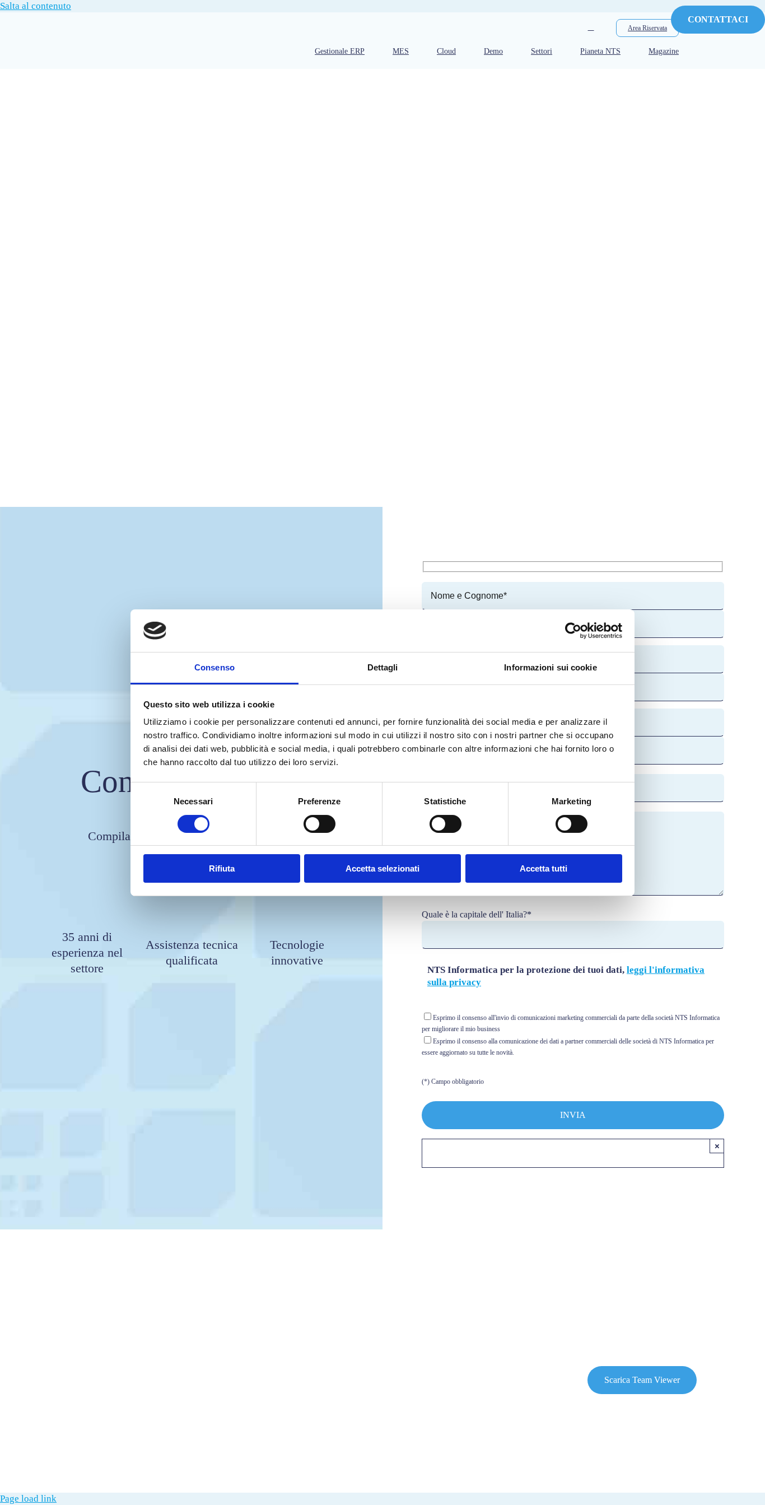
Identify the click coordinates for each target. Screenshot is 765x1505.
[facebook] (24, 1311)
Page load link (28, 1498)
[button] (590, 27)
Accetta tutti (543, 868)
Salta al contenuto (35, 6)
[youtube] (50, 1311)
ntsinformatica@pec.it (278, 1450)
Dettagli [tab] (382, 667)
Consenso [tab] (214, 667)
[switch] (319, 824)
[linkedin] (75, 1311)
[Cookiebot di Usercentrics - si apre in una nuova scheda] (573, 630)
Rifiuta (222, 868)
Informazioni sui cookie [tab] (550, 667)
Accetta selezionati (382, 868)
